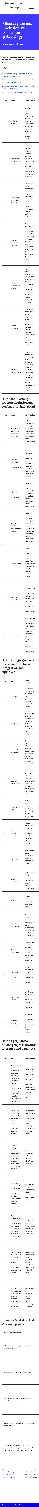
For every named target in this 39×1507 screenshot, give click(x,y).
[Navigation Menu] (31, 7)
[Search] (35, 7)
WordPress (19, 1505)
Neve (3, 1505)
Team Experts (9, 44)
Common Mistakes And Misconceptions (18, 92)
